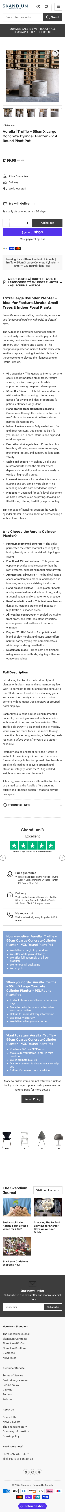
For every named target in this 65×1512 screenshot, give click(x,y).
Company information (16, 1431)
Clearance (9, 1353)
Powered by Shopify (43, 1485)
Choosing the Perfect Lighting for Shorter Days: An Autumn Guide (47, 1227)
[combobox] (32, 17)
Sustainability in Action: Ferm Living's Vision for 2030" (15, 1225)
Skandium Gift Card (14, 1343)
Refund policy (11, 1385)
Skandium (26, 1485)
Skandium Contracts (15, 1338)
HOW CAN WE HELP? (16, 1454)
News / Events (11, 1422)
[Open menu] (58, 7)
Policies (7, 1399)
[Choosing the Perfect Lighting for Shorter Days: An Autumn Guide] (48, 1207)
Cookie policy (11, 1436)
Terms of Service (13, 1375)
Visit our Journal (46, 1190)
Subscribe (53, 1307)
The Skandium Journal (16, 1334)
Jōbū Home (8, 125)
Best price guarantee (15, 1380)
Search (55, 17)
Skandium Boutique (14, 1348)
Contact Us (9, 1417)
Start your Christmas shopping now (15, 1263)
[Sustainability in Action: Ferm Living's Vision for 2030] (17, 1207)
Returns (7, 1394)
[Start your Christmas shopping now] (17, 1246)
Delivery (7, 1389)
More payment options (32, 239)
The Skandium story (15, 1426)
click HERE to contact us (18, 1458)
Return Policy (33, 1099)
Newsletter (9, 1357)
